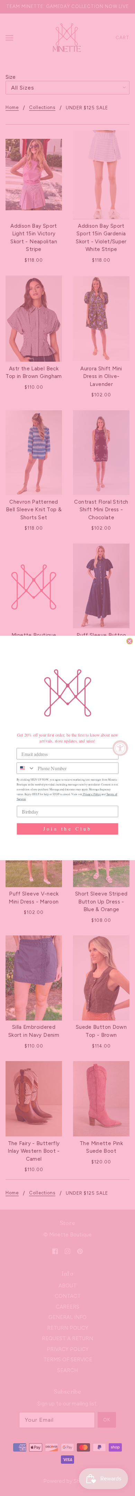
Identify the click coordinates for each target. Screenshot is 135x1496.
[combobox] (26, 768)
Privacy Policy (91, 794)
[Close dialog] (130, 641)
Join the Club (67, 829)
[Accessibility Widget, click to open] (120, 748)
